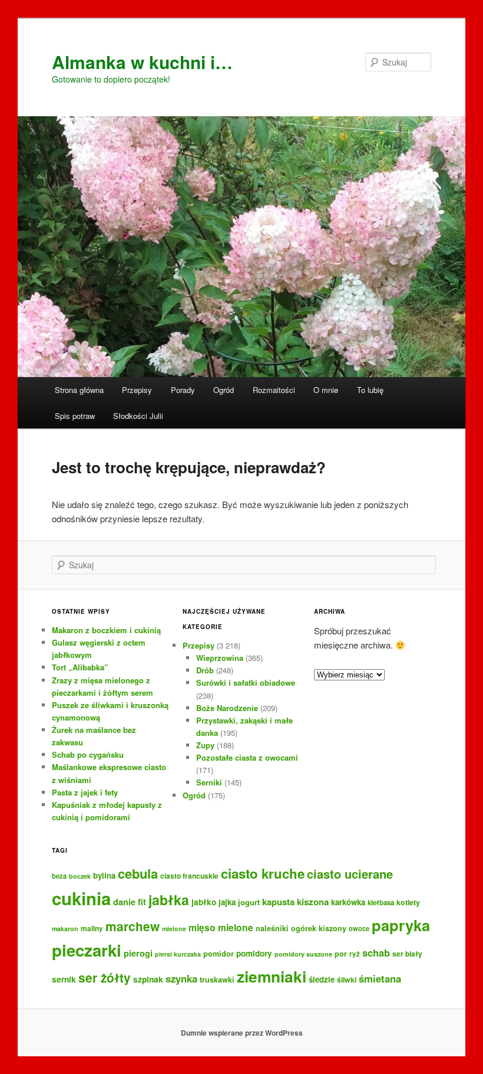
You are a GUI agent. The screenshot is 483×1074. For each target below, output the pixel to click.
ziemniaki (271, 976)
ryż (354, 954)
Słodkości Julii (138, 415)
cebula (138, 873)
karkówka (348, 902)
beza (59, 875)
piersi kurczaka (178, 953)
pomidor (218, 953)
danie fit (129, 902)
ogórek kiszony (318, 928)
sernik (64, 979)
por (341, 953)
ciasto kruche (263, 873)
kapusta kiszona (295, 901)
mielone (174, 928)
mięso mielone (220, 927)
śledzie (322, 979)
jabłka (168, 899)
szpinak (148, 979)
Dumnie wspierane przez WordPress (242, 1032)
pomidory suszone (303, 953)
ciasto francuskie (189, 875)
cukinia (81, 898)
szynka (181, 978)
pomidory (254, 953)
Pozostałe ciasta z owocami (247, 757)
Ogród (223, 389)
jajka (227, 902)
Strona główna (79, 389)
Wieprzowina (219, 657)
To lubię (370, 389)
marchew (132, 926)
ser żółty (104, 977)
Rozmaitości (274, 389)
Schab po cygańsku (88, 754)
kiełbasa (381, 903)
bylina (104, 875)
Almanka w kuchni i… (142, 61)
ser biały (407, 953)
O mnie (325, 389)
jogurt (249, 902)
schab (376, 952)
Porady (183, 389)
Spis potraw (75, 415)
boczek (80, 876)
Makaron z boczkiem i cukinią (106, 630)
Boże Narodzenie (227, 707)
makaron (65, 928)
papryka (401, 925)
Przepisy (137, 389)
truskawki (217, 979)
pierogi (138, 953)
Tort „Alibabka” (80, 667)
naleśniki (272, 928)
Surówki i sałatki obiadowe (245, 682)
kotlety (408, 902)
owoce (359, 928)
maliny (92, 929)
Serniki (209, 782)
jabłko (203, 902)
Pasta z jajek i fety (85, 792)
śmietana (380, 978)
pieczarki (86, 950)
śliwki (346, 979)
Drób (205, 670)
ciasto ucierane (350, 873)
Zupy (205, 745)
